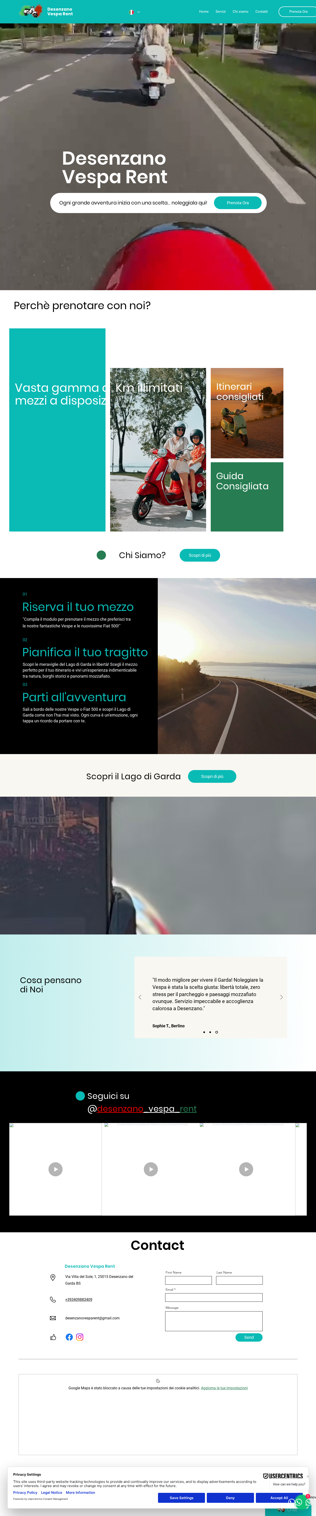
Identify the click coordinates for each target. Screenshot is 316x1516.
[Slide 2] (210, 1032)
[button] (238, 202)
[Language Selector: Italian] (134, 12)
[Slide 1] (204, 1032)
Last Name (224, 1272)
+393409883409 (78, 1299)
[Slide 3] (217, 1032)
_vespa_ (161, 1109)
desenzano (120, 1109)
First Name (174, 1272)
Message (172, 1307)
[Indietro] (140, 997)
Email (169, 1289)
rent (188, 1109)
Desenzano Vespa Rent (90, 1266)
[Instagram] (79, 1337)
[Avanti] (281, 997)
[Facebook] (69, 1337)
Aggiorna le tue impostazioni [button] (224, 1388)
